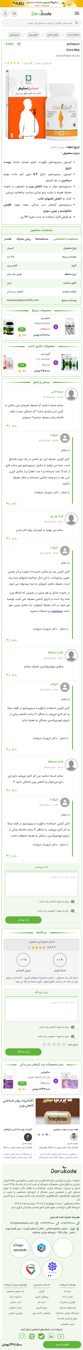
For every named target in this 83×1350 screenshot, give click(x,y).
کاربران (42, 1291)
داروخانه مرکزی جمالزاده (67, 1313)
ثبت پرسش (23, 920)
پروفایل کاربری (41, 1297)
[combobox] (39, 23)
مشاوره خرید (15, 1297)
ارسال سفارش (15, 1308)
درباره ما (67, 1291)
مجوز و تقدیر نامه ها (67, 1318)
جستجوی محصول (15, 1291)
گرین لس (45, 354)
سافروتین (45, 1072)
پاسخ (14, 426)
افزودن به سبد (62, 1344)
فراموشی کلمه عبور (41, 1313)
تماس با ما (68, 1297)
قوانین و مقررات (67, 1302)
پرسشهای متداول (67, 1308)
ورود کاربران (41, 1308)
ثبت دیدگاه (23, 1052)
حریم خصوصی (67, 1324)
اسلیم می (45, 318)
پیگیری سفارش (15, 1313)
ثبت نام (41, 1302)
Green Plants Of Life (68, 56)
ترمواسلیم (57, 611)
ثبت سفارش (15, 1302)
